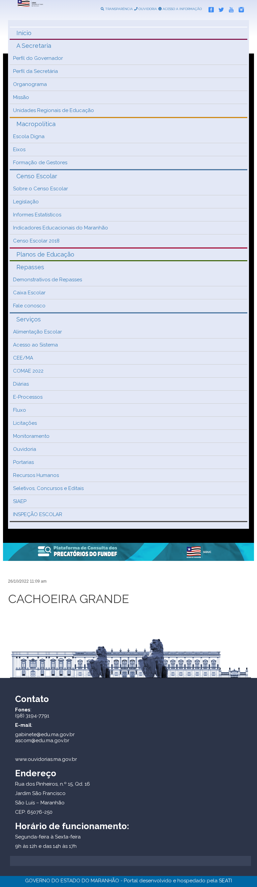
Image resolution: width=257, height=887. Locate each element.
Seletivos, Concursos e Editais (48, 488)
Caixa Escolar (29, 293)
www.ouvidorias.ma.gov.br (46, 759)
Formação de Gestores (40, 163)
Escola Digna (29, 136)
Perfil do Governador (38, 58)
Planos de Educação (45, 254)
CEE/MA (23, 358)
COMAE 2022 (28, 371)
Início (23, 32)
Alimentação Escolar (37, 332)
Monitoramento (31, 436)
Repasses (30, 267)
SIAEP (19, 501)
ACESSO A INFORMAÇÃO (182, 9)
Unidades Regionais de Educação (53, 110)
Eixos (19, 149)
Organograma (30, 84)
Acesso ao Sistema (35, 345)
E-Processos (27, 397)
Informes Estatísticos (37, 215)
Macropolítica (36, 123)
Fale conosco (29, 306)
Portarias (23, 462)
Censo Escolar (36, 176)
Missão (21, 97)
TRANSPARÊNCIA (118, 9)
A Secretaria (33, 45)
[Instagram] (239, 8)
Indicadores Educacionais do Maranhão (60, 228)
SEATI (225, 881)
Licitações (25, 423)
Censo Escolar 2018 (36, 241)
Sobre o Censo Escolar (40, 189)
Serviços (28, 319)
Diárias (21, 384)
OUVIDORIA (147, 9)
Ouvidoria (24, 449)
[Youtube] (229, 8)
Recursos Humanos (36, 475)
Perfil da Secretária (35, 71)
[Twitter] (219, 8)
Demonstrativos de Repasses (47, 280)
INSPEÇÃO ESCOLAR (37, 514)
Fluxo (19, 410)
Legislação (26, 202)
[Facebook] (209, 8)
